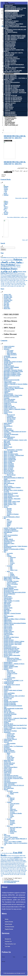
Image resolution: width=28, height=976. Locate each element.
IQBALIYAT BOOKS (9, 480)
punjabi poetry (8, 645)
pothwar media (8, 864)
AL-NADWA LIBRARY (10, 357)
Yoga (5, 834)
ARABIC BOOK (8, 363)
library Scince (7, 536)
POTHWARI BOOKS (11, 115)
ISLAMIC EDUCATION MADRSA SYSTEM (14, 65)
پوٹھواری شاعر (12, 281)
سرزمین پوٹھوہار (19, 280)
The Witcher (10, 421)
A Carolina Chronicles (13, 581)
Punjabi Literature (9, 640)
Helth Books (7, 442)
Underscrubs (10, 758)
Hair (11, 567)
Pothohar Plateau (5, 273)
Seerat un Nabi (8, 698)
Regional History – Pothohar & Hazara (14, 663)
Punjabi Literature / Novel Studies (13, 642)
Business (6, 378)
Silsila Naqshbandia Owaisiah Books (13, 708)
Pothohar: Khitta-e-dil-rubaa (14, 266)
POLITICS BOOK (9, 624)
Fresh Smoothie (11, 736)
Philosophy (7, 612)
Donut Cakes (10, 735)
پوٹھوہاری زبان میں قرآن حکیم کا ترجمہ (12, 283)
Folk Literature (8, 428)
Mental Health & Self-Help (11, 577)
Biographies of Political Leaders (12, 372)
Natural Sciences (8, 598)
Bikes (8, 519)
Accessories (10, 553)
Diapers (9, 524)
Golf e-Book (7, 435)
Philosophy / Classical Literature (12, 613)
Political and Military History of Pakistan (14, 619)
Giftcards (12, 830)
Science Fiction (8, 694)
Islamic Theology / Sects (10, 504)
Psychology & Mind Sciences (11, 637)
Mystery (6, 595)
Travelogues (7, 765)
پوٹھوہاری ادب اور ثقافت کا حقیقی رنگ (8, 868)
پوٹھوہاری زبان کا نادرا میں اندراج (6, 871)
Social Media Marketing (10, 714)
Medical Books (8, 547)
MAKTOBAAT (8, 542)
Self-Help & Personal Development (13, 705)
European (6, 410)
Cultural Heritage (8, 393)
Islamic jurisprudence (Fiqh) (11, 496)
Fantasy (6, 413)
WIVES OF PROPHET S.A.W (15, 680)
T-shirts (12, 816)
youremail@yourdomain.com (11, 881)
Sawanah (6, 689)
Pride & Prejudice (8, 634)
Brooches (9, 510)
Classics (6, 385)
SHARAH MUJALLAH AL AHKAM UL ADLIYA (15, 137)
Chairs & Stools (11, 672)
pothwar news (14, 864)
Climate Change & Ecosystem (11, 386)
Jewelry (6, 507)
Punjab (25, 277)
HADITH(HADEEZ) (9, 437)
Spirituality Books (8, 724)
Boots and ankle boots (16, 827)
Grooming (9, 565)
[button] (3, 957)
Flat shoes (12, 828)
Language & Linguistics (10, 529)
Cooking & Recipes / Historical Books (13, 388)
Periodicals (6, 609)
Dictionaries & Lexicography (11, 396)
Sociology (6, 722)
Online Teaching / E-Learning (11, 600)
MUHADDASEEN (9, 591)
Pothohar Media (22, 271)
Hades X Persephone (12, 584)
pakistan (17, 857)
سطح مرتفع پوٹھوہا (12, 280)
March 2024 (7, 308)
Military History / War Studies (12, 578)
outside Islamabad (10, 857)
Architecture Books (9, 365)
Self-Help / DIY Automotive (11, 701)
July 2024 (6, 303)
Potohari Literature (9, 631)
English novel (7, 403)
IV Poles (9, 675)
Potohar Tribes (8, 630)
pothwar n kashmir (20, 864)
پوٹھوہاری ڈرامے (16, 874)
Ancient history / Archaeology (14, 449)
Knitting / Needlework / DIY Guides (13, 528)
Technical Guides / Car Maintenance (13, 746)
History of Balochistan (9, 458)
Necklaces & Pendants (13, 514)
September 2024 (8, 300)
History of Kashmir (9, 463)
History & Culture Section (11, 451)
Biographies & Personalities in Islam (13, 371)
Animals (6, 358)
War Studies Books (9, 788)
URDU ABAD (7, 772)
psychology (7, 635)
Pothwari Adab (8, 626)
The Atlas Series (11, 419)
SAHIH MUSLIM (8, 683)
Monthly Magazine (9, 588)
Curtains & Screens (12, 673)
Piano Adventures (11, 353)
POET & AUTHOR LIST (11, 125)
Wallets (12, 793)
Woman (6, 789)
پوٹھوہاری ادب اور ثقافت (5, 281)
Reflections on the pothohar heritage (9, 867)
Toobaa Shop (7, 761)
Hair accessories (14, 792)
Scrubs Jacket (10, 757)
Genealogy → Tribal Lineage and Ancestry (15, 431)
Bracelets (9, 508)
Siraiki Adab (7, 710)
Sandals (12, 574)
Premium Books (8, 633)
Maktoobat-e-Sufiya (9, 543)
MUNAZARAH (11, 475)
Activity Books (7, 347)
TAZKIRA (7, 744)
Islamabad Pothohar (11, 257)
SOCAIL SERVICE (9, 712)
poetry (5, 614)
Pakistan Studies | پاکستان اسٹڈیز (21, 198)
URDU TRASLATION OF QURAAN (14, 785)
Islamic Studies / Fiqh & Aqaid (12, 501)
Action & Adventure (9, 346)
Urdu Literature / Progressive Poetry (13, 778)
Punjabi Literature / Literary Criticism (14, 641)
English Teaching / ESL (10, 407)
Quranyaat (6, 656)
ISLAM (6, 484)
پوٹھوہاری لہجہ (8, 872)
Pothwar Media (11, 276)
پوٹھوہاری (17, 868)
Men (5, 551)
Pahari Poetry (7, 605)
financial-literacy (8, 426)
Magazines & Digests (9, 540)
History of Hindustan (9, 461)
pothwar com (15, 863)
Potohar (22, 277)
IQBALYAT (7, 482)
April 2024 (6, 307)
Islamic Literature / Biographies (12, 498)
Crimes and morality (9, 389)
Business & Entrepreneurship (11, 379)
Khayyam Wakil (24, 257)
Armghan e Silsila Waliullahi (11, 367)
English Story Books (9, 406)
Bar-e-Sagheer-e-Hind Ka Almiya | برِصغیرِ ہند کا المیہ (17, 217)
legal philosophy (8, 532)
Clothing (9, 522)
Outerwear (13, 557)
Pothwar (2, 274)
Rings (8, 515)
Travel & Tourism (8, 764)
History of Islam (8, 462)
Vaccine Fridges (11, 677)
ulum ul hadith (8, 770)
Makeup (12, 799)
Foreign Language (8, 430)
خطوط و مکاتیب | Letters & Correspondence (15, 843)
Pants (11, 558)
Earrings (9, 512)
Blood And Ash (11, 414)
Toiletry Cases (13, 570)
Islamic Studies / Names (10, 503)
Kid (5, 518)
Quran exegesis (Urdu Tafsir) (11, 652)
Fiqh (5, 427)
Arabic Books (7, 364)
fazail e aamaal (8, 423)
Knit (11, 807)
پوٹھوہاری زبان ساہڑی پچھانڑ (15, 870)
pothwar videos (17, 277)
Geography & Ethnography (11, 434)
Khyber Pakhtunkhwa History (12, 517)
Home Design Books (9, 470)
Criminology (7, 391)
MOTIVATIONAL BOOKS (11, 589)
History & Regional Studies (11, 454)
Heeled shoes (13, 831)
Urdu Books (7, 774)
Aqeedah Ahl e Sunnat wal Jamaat (13, 361)
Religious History (8, 668)
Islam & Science (8, 486)
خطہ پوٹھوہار (24, 280)
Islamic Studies (8, 500)
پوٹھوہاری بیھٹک (22, 283)
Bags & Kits (10, 670)
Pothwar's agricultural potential (10, 274)
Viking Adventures (12, 354)
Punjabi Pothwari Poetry (10, 647)
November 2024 (8, 297)
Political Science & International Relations (15, 623)
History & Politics (8, 452)
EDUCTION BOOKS (9, 399)
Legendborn (10, 416)
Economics (6, 398)
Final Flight (10, 352)
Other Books (7, 603)
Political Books (8, 620)
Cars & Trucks (8, 381)
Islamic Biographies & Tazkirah (12, 487)
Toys (8, 526)
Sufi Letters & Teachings (10, 730)
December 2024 (8, 296)
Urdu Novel (7, 779)
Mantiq (6, 544)
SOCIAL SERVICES (9, 719)
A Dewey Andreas (11, 582)
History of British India (10, 459)
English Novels (8, 405)
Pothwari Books (8, 627)
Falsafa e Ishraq (8, 412)
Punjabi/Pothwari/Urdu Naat (11, 648)
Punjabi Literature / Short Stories (12, 644)
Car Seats (9, 521)
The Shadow (10, 420)
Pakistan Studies (8, 607)
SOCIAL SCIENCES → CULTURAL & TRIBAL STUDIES (15, 79)
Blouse (8, 753)
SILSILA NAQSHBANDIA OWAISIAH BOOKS (15, 27)
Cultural (6, 392)
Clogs (8, 754)
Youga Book (7, 835)
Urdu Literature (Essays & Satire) (13, 777)
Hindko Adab (7, 444)
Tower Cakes (10, 737)
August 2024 (7, 301)
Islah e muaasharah (9, 483)
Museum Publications (9, 593)
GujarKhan (4, 257)
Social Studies (7, 721)
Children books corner (10, 382)
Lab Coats (9, 756)
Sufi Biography (8, 729)
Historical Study (8, 447)
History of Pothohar (9, 466)
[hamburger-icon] (26, 2)
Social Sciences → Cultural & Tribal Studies (15, 718)
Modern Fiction (8, 579)
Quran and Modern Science (11, 649)
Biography (6, 377)
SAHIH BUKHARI (9, 682)
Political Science (8, 621)
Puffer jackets (13, 810)
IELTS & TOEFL (8, 472)
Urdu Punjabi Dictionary (10, 782)
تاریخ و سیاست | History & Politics (13, 841)
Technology (7, 747)
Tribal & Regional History (11, 767)
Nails (11, 800)
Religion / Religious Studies (11, 666)
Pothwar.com (19, 274)
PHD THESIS (7, 610)
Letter (5, 533)
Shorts (11, 561)
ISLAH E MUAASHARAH (12, 82)
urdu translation (11, 743)
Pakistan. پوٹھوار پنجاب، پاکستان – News (12, 262)
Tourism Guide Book (9, 763)
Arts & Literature (8, 368)
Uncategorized (7, 771)
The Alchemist (7, 749)
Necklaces (12, 823)
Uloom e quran (8, 768)
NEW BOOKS (7, 599)
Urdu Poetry (7, 781)
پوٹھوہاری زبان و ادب (16, 871)
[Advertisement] (14, 42)
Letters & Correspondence (11, 535)
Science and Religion (9, 693)
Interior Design (8, 476)
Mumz (8, 525)
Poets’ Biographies (8, 616)
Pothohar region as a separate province (17, 273)
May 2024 (6, 305)
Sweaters (12, 563)
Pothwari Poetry (8, 628)
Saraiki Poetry (7, 687)
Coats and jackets (14, 803)
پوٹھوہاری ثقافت (24, 870)
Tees (11, 817)
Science (6, 691)
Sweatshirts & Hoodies (16, 813)
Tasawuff (6, 742)
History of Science (8, 469)
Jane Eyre (6, 505)
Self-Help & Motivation (10, 704)
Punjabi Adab (7, 638)
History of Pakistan (9, 465)
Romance (6, 669)
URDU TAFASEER (9, 784)
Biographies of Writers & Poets (12, 375)
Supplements (7, 732)
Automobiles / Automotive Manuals (13, 370)
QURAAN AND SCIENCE (14, 659)
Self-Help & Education (10, 703)
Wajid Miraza (7, 786)
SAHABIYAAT (8, 679)
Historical (6, 445)
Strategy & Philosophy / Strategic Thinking (15, 728)
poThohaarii (11, 858)
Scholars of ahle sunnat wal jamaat (13, 690)
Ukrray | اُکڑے (24, 239)
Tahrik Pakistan (8, 740)
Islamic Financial (8, 494)
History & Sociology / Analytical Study (14, 455)
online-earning (7, 602)
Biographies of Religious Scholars (12, 374)
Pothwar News (19, 276)
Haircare (12, 798)
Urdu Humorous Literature (11, 775)
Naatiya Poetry (8, 596)
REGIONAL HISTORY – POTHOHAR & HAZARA (15, 93)
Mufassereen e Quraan (13, 658)
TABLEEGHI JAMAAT (10, 739)
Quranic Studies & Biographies (12, 655)
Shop (5, 707)
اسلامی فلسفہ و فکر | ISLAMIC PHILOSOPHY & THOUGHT (13, 71)
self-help (6, 700)
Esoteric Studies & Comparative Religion (14, 409)
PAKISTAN (7, 606)
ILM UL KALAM (8, 473)
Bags (8, 554)
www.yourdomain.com (10, 882)
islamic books (7, 489)
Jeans (11, 806)
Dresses (12, 805)
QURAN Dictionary (12, 661)
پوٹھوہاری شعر (20, 284)
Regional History (8, 662)
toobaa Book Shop (8, 760)
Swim (11, 564)
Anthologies (7, 360)
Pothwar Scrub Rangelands (9, 277)
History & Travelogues (10, 456)
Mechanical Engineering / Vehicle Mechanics (15, 546)
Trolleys (9, 676)
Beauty (9, 796)
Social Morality (8, 715)
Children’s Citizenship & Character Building (15, 384)
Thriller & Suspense (9, 750)
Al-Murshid (7, 356)
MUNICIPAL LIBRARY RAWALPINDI (15, 592)
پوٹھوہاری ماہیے (7, 284)
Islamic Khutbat (8, 497)
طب (5, 844)
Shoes (8, 571)
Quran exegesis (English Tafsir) (12, 651)
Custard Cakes (11, 733)
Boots (11, 572)
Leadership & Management (11, 531)
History (6, 448)
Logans (9, 585)
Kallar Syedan (17, 257)
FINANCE (7, 424)
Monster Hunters (11, 417)
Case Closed (10, 350)
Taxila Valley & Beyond (21, 867)
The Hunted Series (12, 586)
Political (6, 617)
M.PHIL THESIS (8, 539)
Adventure (6, 349)
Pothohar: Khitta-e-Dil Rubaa (13, 860)
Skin (11, 568)
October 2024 (7, 298)
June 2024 (6, 304)
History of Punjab (8, 468)
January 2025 (7, 294)
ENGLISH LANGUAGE (10, 402)
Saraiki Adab (7, 686)
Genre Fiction (7, 433)
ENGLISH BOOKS (9, 400)
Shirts (11, 560)
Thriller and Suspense (9, 751)
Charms (9, 511)
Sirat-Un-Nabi (7, 711)
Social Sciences (8, 717)
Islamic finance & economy (11, 493)
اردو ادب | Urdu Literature (11, 837)
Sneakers (12, 575)
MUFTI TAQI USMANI (13, 684)
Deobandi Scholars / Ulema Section (13, 395)
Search (3, 10)
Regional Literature (9, 665)
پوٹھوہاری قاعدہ (14, 284)
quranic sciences (8, 654)
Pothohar (10, 264)
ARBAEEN (10, 438)
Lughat (6, 538)
